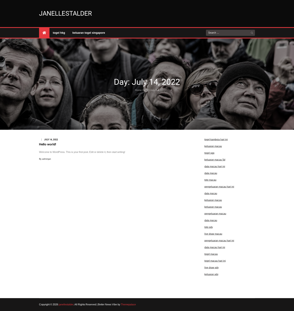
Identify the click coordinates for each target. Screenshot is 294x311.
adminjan (46, 159)
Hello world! (47, 144)
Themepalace (128, 304)
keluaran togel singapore (88, 32)
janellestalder (65, 13)
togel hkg (59, 32)
